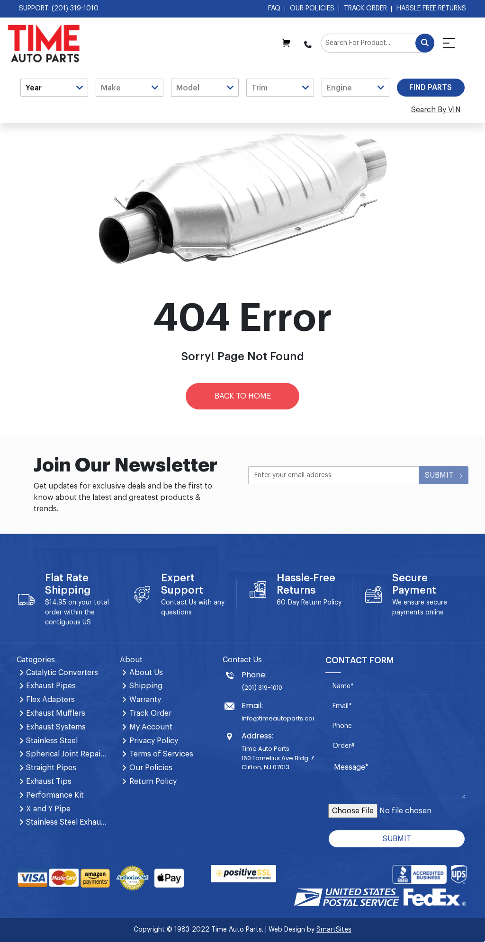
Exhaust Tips (49, 781)
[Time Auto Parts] (44, 43)
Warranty (145, 699)
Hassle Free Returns (431, 8)
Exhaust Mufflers (55, 713)
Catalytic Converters (62, 672)
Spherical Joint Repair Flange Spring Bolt (67, 754)
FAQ (274, 8)
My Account (150, 727)
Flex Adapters (50, 699)
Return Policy (321, 602)
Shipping (145, 686)
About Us (146, 672)
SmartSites (333, 929)
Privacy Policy (153, 741)
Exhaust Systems (56, 727)
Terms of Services (161, 754)
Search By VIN (436, 110)
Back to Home (243, 396)
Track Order (365, 8)
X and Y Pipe (48, 809)
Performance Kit (55, 795)
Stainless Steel (52, 741)
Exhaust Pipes (51, 686)
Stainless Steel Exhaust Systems (67, 822)
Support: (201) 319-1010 (59, 8)
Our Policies (312, 8)
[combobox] (377, 43)
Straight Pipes (51, 768)
